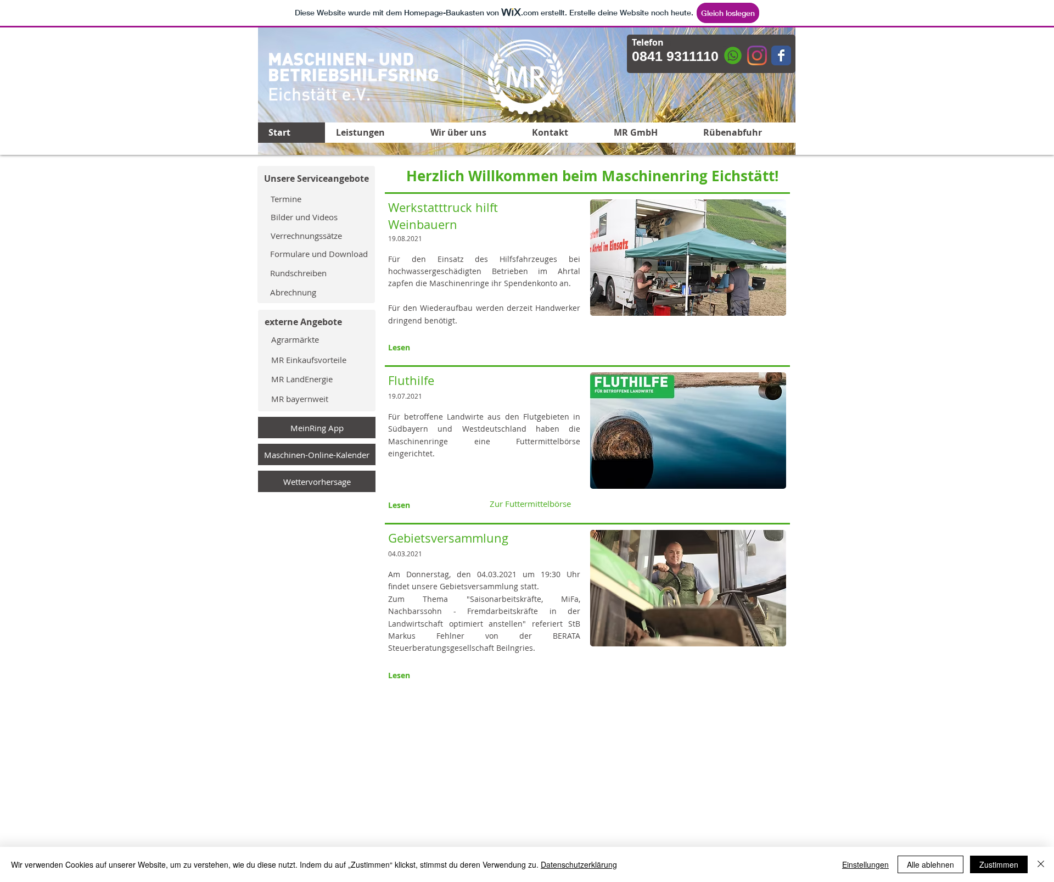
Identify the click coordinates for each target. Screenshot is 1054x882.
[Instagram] (757, 55)
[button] (530, 347)
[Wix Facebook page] (781, 55)
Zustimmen (998, 864)
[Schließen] (1040, 864)
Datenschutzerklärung (579, 864)
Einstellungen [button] (865, 864)
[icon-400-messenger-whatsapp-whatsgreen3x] (733, 55)
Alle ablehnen (930, 864)
